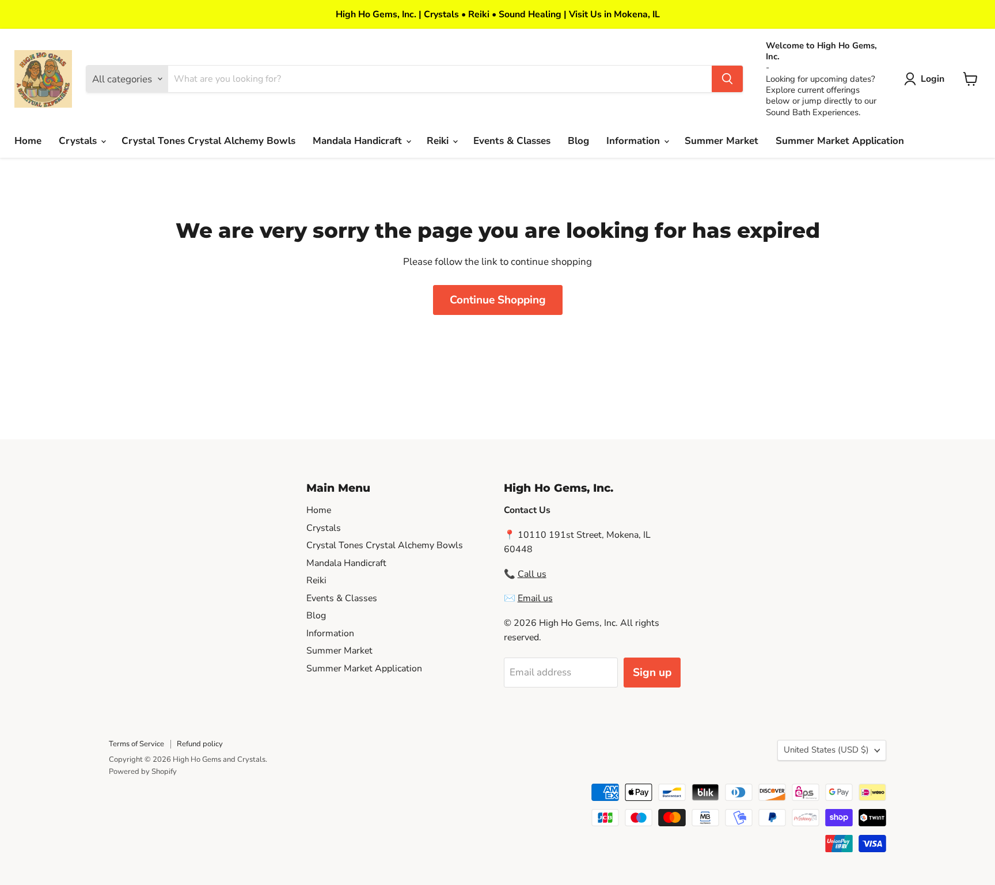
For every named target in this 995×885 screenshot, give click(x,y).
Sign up (652, 672)
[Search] (727, 79)
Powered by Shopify (143, 771)
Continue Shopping (498, 300)
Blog (578, 140)
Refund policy (200, 744)
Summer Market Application (840, 140)
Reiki (439, 140)
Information (634, 140)
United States (826, 749)
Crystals (79, 140)
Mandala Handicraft (359, 140)
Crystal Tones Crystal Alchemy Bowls (208, 140)
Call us (532, 574)
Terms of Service (136, 744)
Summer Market (721, 140)
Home (27, 140)
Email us (535, 598)
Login (932, 79)
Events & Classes (511, 140)
